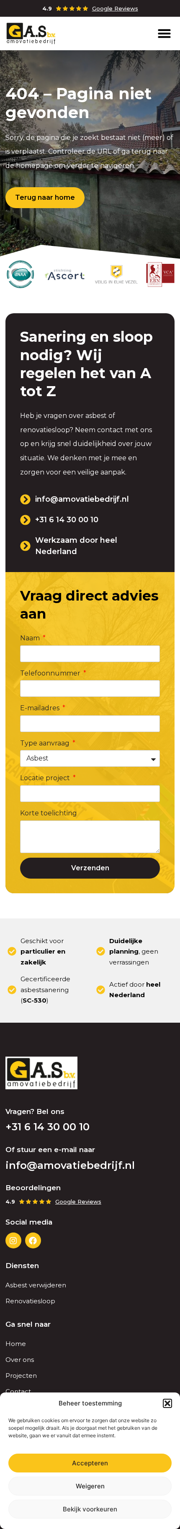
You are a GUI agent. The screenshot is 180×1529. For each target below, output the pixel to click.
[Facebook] (33, 1240)
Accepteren (90, 1463)
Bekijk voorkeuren (90, 1509)
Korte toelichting (48, 813)
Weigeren (90, 1486)
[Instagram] (13, 1240)
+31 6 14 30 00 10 (47, 1127)
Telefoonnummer (51, 673)
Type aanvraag (45, 743)
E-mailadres (40, 708)
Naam (30, 638)
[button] (167, 1403)
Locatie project (46, 778)
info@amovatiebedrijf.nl (70, 1165)
